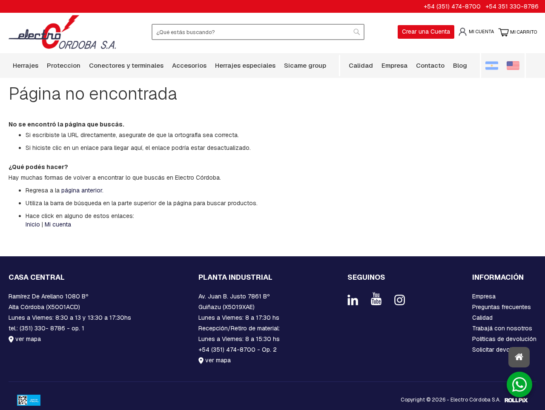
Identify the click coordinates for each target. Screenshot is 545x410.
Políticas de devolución (504, 339)
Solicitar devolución (499, 349)
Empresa (484, 296)
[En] (514, 65)
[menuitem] (26, 65)
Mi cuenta (481, 31)
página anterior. (82, 190)
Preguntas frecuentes (501, 307)
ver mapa (27, 339)
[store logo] (62, 32)
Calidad (482, 317)
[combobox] (258, 32)
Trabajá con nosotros (502, 328)
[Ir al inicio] (519, 357)
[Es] (495, 65)
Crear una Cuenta (426, 31)
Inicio (33, 224)
